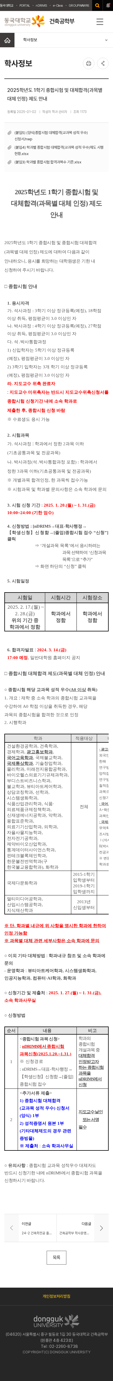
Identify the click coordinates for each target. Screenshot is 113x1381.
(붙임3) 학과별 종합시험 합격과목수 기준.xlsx (47, 162)
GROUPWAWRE (79, 5)
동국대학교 (7, 5)
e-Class (58, 5)
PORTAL (24, 5)
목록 (56, 1257)
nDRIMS (41, 5)
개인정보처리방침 (56, 1296)
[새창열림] (97, 5)
